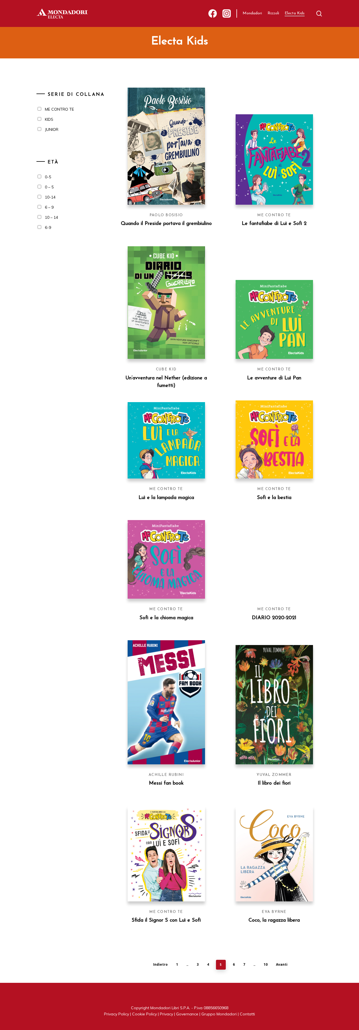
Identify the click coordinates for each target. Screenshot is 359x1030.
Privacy (166, 1014)
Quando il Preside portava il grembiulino (166, 223)
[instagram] (226, 13)
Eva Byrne (274, 912)
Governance (187, 1014)
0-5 (48, 176)
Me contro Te (274, 215)
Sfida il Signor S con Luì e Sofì (166, 920)
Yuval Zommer (274, 775)
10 (266, 964)
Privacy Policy (116, 1014)
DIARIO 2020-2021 (274, 618)
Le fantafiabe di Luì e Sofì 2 (274, 223)
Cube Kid (166, 369)
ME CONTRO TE (59, 109)
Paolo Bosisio (166, 215)
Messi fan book (166, 783)
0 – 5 (49, 187)
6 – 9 (49, 207)
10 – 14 (51, 217)
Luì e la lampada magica (166, 497)
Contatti (247, 1014)
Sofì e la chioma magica (166, 618)
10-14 (50, 197)
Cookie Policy (144, 1014)
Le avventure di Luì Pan (274, 378)
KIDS (49, 119)
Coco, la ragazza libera (274, 920)
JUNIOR (51, 129)
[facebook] (212, 13)
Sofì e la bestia (274, 497)
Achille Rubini (166, 775)
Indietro (160, 964)
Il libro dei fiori (274, 783)
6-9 (48, 227)
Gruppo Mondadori (219, 1014)
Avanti (281, 964)
